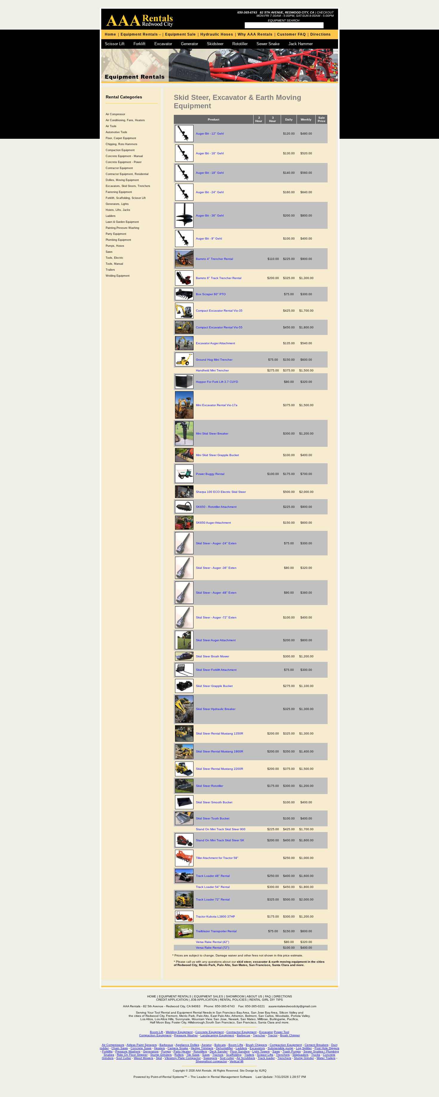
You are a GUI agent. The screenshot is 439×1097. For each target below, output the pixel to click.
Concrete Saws (141, 1048)
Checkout (325, 12)
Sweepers (210, 1058)
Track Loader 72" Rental (213, 899)
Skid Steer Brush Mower (212, 656)
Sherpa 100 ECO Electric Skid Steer (221, 491)
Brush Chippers (256, 1044)
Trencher (259, 1035)
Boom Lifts (235, 1044)
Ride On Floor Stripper (132, 1054)
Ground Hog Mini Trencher (214, 359)
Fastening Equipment (119, 192)
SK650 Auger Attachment (213, 522)
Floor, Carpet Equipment (121, 138)
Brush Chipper (290, 1035)
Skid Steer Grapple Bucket (214, 686)
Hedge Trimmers (202, 1048)
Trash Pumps (292, 1051)
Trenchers (283, 1054)
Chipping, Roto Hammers (121, 144)
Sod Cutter (123, 1058)
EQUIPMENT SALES (208, 996)
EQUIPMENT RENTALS (175, 996)
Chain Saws (119, 1048)
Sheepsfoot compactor (211, 1061)
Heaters (159, 1048)
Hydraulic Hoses (216, 34)
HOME (151, 996)
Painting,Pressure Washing (122, 227)
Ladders (111, 215)
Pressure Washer (186, 1035)
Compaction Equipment (120, 150)
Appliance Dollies (187, 1044)
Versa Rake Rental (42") (212, 942)
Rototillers (200, 1051)
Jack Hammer (300, 44)
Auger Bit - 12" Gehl (210, 133)
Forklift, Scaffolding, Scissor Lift (126, 197)
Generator (189, 44)
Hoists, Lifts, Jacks (118, 209)
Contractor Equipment (119, 168)
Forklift (139, 44)
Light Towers (261, 1051)
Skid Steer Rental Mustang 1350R (219, 733)
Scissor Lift (115, 44)
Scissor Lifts (265, 1054)
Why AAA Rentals (255, 34)
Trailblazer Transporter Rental (216, 931)
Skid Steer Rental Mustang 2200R (219, 768)
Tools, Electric (114, 257)
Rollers (179, 1054)
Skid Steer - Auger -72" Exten (216, 617)
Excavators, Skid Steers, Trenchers (128, 186)
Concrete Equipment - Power (124, 162)
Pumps (166, 1051)
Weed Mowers (143, 1058)
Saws (109, 251)
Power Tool (281, 1032)
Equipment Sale (180, 34)
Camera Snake (178, 1048)
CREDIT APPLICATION (172, 999)
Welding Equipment (118, 275)
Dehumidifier (224, 1048)
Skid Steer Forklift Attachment (216, 669)
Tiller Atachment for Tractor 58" (217, 858)
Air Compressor (115, 114)
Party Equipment (116, 233)
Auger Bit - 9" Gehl (209, 238)
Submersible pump (280, 1048)
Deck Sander (219, 1051)
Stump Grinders (161, 1054)
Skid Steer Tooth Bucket (212, 818)
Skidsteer (215, 44)
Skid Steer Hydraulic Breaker (215, 709)
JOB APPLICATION (204, 999)
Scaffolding (234, 1054)
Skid (159, 1058)
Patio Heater (182, 1051)
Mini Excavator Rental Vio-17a (216, 405)
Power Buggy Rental (210, 474)
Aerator (207, 1044)
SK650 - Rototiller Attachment (216, 506)
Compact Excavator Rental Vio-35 (219, 310)
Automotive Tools (116, 132)
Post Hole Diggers (326, 1048)
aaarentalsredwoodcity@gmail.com (292, 1006)
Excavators (257, 1048)
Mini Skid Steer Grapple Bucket (217, 455)
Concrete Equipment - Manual (124, 156)
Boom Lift (156, 1032)
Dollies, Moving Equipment (122, 180)
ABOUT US (254, 996)
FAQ (268, 996)
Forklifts (107, 1051)
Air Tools (111, 126)
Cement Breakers (317, 1044)
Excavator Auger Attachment (215, 343)
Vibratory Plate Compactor (183, 1058)
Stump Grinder (304, 1058)
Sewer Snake (268, 44)
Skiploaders (300, 1054)
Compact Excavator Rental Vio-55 (219, 327)
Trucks (315, 1054)
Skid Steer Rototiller (209, 785)
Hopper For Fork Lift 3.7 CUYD (217, 381)
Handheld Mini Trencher (212, 370)
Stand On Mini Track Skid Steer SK (220, 840)
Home (110, 34)
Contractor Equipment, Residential (127, 174)
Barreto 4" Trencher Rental (214, 258)
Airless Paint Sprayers (142, 1044)
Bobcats (220, 1044)
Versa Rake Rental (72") (212, 947)
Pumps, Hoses (115, 245)
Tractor (272, 1035)
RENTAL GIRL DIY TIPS (266, 999)
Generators (151, 1051)
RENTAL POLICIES (233, 999)
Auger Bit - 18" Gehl (210, 172)
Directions (320, 34)
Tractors (217, 1054)
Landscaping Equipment (217, 1035)
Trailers (110, 269)
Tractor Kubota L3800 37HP (215, 916)
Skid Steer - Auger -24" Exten (216, 543)
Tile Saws (192, 1054)
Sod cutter (227, 1058)
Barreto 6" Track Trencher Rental (218, 278)
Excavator (163, 44)
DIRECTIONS (283, 996)
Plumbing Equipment (118, 239)
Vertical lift (236, 1061)
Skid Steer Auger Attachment (216, 640)
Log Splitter (304, 1048)
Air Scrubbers (246, 1058)
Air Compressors (113, 1044)
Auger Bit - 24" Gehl (210, 192)
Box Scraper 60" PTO (211, 294)
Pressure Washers (127, 1051)
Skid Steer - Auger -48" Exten (216, 592)
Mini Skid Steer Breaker (212, 433)
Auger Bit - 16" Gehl (210, 153)
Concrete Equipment (209, 1032)
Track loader (266, 1058)
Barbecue (243, 1035)
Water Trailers (326, 1058)
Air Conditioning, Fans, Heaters (125, 120)
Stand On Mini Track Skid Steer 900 (220, 829)
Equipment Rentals (139, 34)
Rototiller (240, 44)
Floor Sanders (240, 1051)
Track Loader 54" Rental (213, 887)
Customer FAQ (291, 34)
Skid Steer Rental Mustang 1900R (219, 751)
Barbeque (166, 1044)
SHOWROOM (235, 996)
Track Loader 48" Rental (213, 875)
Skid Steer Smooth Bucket (214, 802)
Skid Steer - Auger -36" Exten (216, 567)
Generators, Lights (117, 203)
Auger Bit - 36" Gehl (210, 215)
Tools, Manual (114, 263)
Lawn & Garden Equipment (122, 221)
